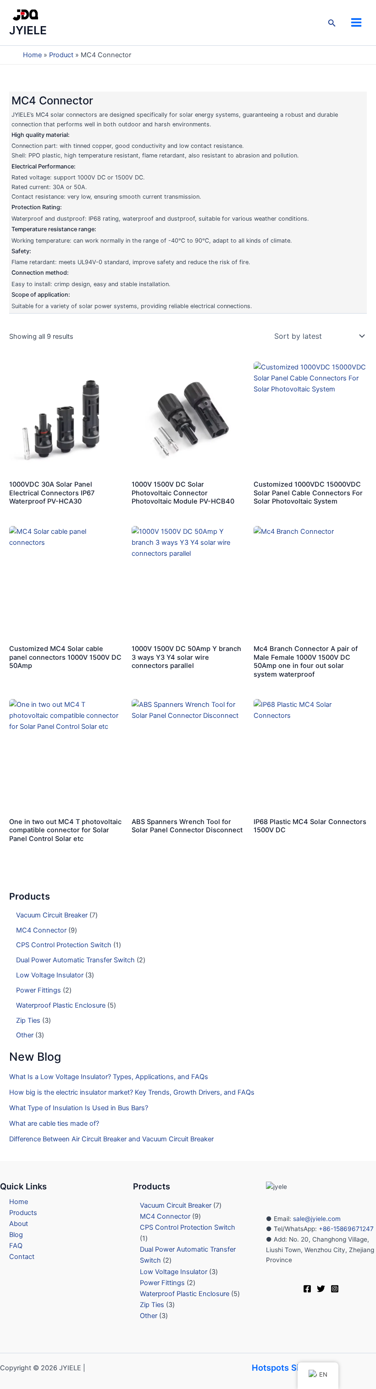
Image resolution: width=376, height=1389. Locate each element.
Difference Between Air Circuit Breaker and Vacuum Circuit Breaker (111, 1139)
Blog (16, 1235)
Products (23, 1213)
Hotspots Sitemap (288, 1367)
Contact (21, 1257)
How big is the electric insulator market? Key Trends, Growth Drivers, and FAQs (131, 1092)
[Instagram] (335, 1289)
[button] (332, 23)
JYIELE (28, 30)
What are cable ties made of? (54, 1123)
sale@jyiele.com (317, 1218)
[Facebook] (307, 1289)
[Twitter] (321, 1289)
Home (32, 55)
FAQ (15, 1246)
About (18, 1224)
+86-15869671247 (345, 1228)
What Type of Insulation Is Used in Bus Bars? (78, 1108)
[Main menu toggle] (356, 22)
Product (61, 55)
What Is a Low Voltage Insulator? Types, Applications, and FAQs (108, 1077)
